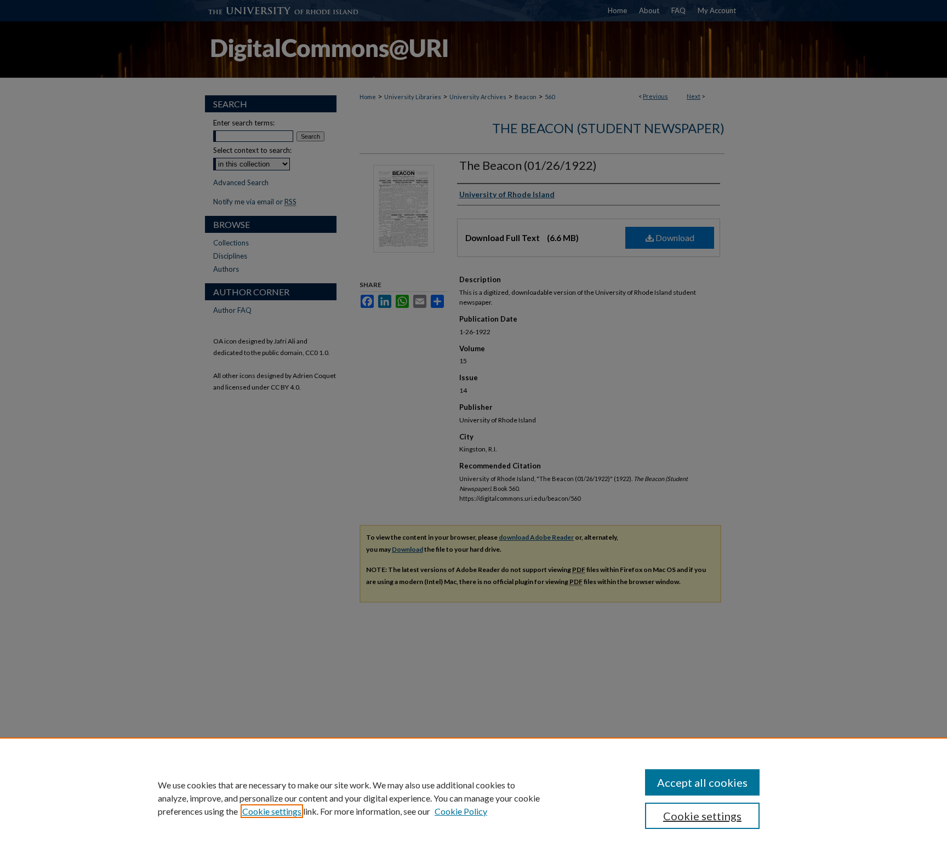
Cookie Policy (461, 811)
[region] (473, 797)
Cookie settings (271, 811)
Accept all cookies (702, 782)
